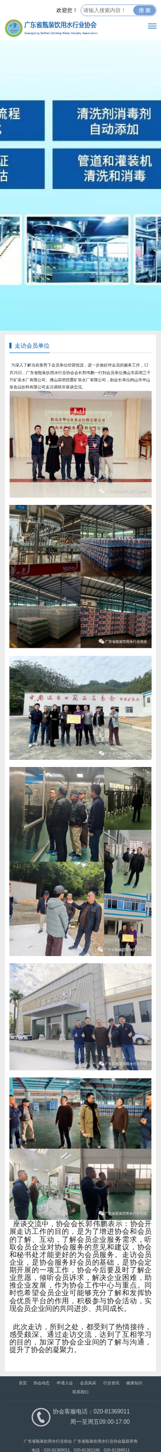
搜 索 (145, 10)
